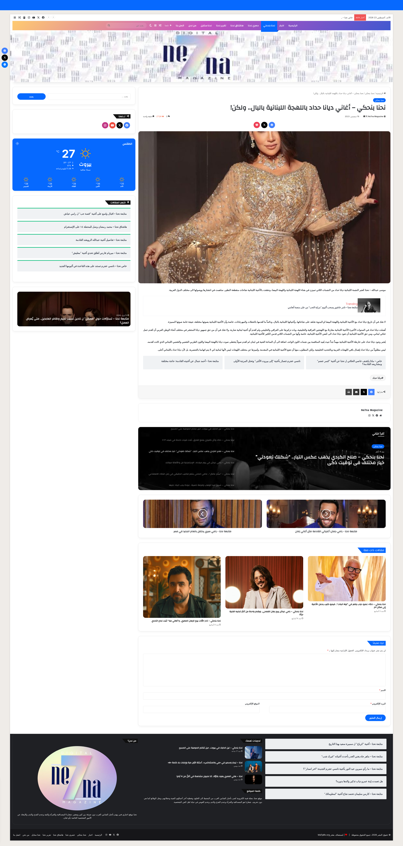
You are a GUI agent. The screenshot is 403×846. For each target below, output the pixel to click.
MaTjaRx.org (324, 835)
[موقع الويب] (381, 415)
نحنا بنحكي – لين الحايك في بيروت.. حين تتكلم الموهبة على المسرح (210, 748)
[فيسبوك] (272, 125)
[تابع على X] (366, 116)
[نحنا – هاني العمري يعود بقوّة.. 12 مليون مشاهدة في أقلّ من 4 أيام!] (253, 779)
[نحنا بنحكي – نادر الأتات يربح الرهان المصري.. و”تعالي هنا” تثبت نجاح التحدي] (182, 587)
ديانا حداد (377, 377)
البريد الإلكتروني (378, 703)
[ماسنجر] (5, 64)
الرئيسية (292, 25)
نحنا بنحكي (269, 25)
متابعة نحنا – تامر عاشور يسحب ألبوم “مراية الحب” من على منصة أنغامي (323, 307)
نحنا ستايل (206, 25)
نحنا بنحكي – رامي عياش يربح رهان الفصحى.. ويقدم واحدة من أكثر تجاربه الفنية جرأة (266, 613)
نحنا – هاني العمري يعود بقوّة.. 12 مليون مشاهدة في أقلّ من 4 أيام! (209, 776)
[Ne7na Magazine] (201, 56)
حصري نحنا (253, 25)
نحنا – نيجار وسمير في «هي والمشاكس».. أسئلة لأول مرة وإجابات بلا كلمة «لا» (205, 763)
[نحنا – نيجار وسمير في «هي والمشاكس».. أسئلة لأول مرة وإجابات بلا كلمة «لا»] (253, 766)
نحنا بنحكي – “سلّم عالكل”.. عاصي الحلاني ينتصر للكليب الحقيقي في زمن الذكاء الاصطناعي (317, 461)
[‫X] (264, 125)
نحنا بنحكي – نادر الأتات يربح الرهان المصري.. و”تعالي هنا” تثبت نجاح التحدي (186, 621)
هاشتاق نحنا (237, 25)
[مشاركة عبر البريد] (356, 392)
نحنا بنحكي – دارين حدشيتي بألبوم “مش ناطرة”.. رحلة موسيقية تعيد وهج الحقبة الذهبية (74, 322)
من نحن (192, 25)
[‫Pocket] (257, 125)
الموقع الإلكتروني (252, 703)
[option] (264, 458)
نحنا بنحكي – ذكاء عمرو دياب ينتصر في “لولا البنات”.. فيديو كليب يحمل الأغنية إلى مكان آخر (349, 605)
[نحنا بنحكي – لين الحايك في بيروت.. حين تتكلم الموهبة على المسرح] (253, 752)
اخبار (281, 25)
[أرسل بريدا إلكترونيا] (364, 116)
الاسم (382, 690)
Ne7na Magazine (375, 116)
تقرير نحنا (221, 25)
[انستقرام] (369, 415)
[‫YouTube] (112, 125)
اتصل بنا (180, 25)
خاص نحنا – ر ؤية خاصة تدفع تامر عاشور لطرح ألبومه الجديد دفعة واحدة (321, 17)
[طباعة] (349, 392)
